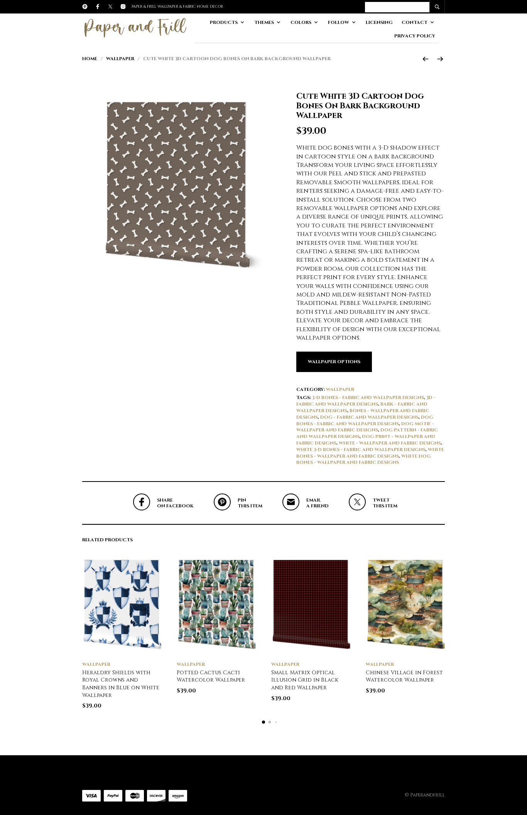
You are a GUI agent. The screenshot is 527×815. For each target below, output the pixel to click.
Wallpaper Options (334, 362)
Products (224, 22)
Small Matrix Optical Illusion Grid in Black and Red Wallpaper (304, 680)
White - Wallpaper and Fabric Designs (390, 443)
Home (89, 59)
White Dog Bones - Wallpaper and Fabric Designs (363, 459)
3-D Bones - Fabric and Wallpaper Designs (368, 397)
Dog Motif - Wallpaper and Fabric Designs (365, 427)
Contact (414, 22)
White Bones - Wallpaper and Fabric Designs (370, 452)
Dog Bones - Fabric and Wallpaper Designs (364, 420)
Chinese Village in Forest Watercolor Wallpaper (404, 676)
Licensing (379, 22)
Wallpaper (120, 59)
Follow (338, 22)
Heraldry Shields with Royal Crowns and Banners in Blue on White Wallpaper (120, 684)
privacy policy (414, 36)
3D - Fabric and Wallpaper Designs (366, 400)
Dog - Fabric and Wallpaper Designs (369, 417)
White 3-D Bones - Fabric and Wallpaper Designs (361, 449)
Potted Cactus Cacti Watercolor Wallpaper (211, 676)
